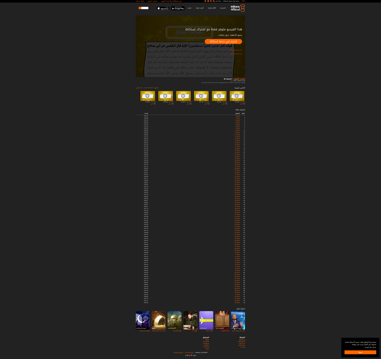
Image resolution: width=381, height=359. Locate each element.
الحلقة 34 (237, 180)
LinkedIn (206, 345)
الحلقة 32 (237, 176)
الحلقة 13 (237, 138)
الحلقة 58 (237, 228)
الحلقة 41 (237, 194)
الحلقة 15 (237, 142)
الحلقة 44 (188, 102)
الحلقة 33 (237, 178)
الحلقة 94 (237, 300)
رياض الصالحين (225, 331)
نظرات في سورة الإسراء (238, 331)
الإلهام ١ (194, 331)
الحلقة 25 (237, 162)
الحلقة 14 (153, 102)
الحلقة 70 (237, 252)
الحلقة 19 (237, 150)
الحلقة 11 (237, 134)
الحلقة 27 (237, 166)
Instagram (206, 343)
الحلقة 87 (237, 286)
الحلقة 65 (237, 242)
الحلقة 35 (237, 182)
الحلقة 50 (237, 212)
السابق (156, 88)
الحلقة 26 (237, 164)
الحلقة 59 (237, 230)
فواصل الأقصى (177, 331)
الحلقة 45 (237, 202)
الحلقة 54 (237, 220)
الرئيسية (223, 8)
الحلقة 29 (237, 170)
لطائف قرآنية (209, 331)
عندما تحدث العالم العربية (159, 331)
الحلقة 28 (237, 168)
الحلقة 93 (237, 298)
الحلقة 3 (237, 120)
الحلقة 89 (237, 290)
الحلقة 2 (237, 118)
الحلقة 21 (237, 154)
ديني (231, 80)
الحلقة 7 (237, 128)
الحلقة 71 (237, 254)
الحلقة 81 (237, 274)
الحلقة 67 (237, 246)
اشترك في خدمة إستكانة (223, 41)
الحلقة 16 (237, 144)
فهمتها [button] (360, 352)
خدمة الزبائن (241, 345)
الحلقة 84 (237, 280)
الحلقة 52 (237, 216)
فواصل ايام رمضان (145, 331)
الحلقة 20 (237, 152)
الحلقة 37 (237, 186)
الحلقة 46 (237, 204)
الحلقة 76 (237, 264)
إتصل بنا (243, 347)
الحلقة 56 (237, 224)
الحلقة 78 (237, 268)
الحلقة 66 (237, 244)
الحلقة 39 (237, 190)
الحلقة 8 (237, 130)
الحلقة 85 (237, 282)
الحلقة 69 (237, 250)
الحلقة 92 (237, 296)
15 (142, 88)
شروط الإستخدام (189, 352)
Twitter (207, 339)
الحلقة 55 (237, 222)
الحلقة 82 (237, 276)
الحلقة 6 (237, 126)
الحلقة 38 (237, 188)
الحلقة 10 (237, 132)
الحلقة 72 (237, 256)
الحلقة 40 (237, 192)
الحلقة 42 (171, 102)
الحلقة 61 (237, 234)
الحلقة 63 (237, 238)
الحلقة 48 (237, 208)
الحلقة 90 (237, 292)
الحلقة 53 (237, 218)
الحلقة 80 (237, 272)
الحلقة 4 (237, 122)
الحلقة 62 (237, 236)
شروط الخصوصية (178, 352)
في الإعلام (242, 343)
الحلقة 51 (237, 214)
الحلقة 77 (237, 266)
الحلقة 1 (237, 116)
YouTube (206, 347)
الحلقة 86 (237, 284)
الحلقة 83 (237, 278)
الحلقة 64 (237, 240)
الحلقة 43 (237, 198)
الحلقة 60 (237, 232)
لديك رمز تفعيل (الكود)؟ (235, 50)
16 (140, 88)
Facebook (206, 341)
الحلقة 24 (242, 102)
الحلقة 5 (237, 124)
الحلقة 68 (237, 248)
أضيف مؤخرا (200, 8)
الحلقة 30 (237, 172)
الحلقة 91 (237, 294)
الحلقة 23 (237, 158)
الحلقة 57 (237, 226)
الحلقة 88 (237, 288)
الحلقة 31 (237, 174)
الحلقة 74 (237, 260)
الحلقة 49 (237, 210)
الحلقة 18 (206, 102)
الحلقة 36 (224, 102)
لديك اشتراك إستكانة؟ (236, 54)
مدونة (207, 348)
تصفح (189, 8)
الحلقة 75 (237, 262)
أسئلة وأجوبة (241, 341)
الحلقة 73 (237, 258)
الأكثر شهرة (212, 8)
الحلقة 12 (237, 136)
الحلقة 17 (237, 146)
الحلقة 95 (237, 302)
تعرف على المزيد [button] (370, 347)
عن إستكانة (242, 339)
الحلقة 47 (237, 206)
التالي (137, 88)
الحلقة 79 (237, 270)
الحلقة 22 (237, 156)
